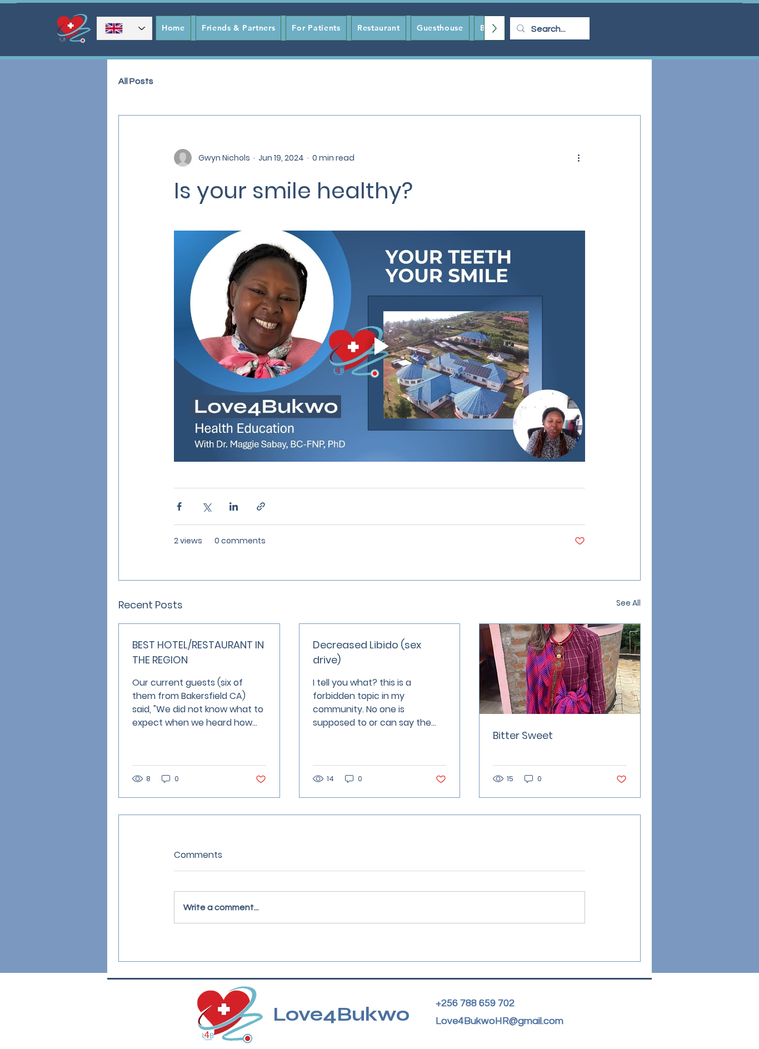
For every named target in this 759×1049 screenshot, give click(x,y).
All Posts (135, 81)
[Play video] (379, 346)
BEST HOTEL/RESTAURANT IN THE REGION (198, 652)
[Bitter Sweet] (560, 669)
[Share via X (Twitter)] (206, 506)
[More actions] (578, 157)
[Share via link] (261, 506)
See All (628, 602)
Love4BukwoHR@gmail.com (499, 1021)
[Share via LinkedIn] (233, 506)
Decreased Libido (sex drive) (367, 652)
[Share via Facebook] (179, 506)
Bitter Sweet (523, 735)
